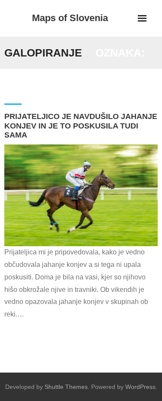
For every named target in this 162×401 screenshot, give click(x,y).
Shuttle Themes (66, 386)
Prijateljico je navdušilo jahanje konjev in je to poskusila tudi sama (80, 125)
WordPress (140, 386)
